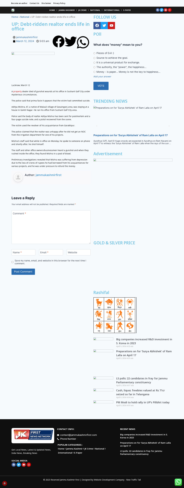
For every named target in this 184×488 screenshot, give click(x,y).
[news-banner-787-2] (132, 198)
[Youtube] (165, 10)
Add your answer (102, 76)
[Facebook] (158, 10)
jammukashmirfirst (48, 175)
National (95, 10)
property (17, 91)
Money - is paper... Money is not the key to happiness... (128, 71)
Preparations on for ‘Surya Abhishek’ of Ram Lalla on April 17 (130, 135)
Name (17, 252)
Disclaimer (46, 3)
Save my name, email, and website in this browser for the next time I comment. (50, 262)
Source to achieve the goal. (112, 57)
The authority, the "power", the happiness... (121, 67)
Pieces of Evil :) (105, 53)
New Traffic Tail (133, 479)
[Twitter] (161, 10)
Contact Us (34, 3)
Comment (19, 213)
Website (72, 252)
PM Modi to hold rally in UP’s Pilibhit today (143, 402)
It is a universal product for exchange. (118, 62)
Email (44, 252)
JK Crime (82, 10)
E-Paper (127, 10)
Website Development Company (109, 479)
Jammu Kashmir (67, 10)
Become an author (19, 3)
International (112, 10)
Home (52, 10)
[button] (58, 42)
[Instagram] (169, 10)
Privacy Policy (59, 3)
